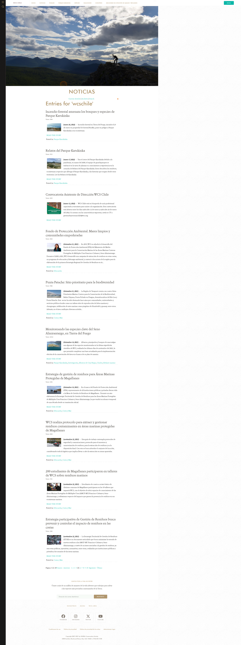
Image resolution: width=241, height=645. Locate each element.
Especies (77, 3)
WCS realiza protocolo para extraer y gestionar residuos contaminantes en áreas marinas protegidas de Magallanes (80, 426)
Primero (59, 568)
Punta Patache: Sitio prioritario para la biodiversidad (80, 282)
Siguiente (92, 568)
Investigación (73, 363)
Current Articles (74, 99)
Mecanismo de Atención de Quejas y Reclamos (121, 3)
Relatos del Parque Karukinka (65, 151)
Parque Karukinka (64, 3)
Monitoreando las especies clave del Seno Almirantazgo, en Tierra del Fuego (73, 331)
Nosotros (98, 3)
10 (87, 568)
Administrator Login (109, 629)
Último (99, 568)
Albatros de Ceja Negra (87, 363)
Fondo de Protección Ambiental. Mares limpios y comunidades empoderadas (78, 233)
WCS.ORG (93, 606)
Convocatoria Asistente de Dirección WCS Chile (77, 194)
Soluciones (87, 3)
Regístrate (100, 596)
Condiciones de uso (54, 629)
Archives (85, 99)
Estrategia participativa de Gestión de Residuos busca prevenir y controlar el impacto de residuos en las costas (81, 523)
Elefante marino (109, 363)
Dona (229, 3)
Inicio (33, 3)
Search (91, 99)
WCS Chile (17, 3)
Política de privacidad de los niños (90, 629)
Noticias (42, 3)
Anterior (66, 568)
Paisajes (51, 3)
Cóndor (100, 363)
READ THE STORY (54, 135)
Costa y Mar (58, 318)
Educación (58, 271)
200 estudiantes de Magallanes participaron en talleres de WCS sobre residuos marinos (81, 473)
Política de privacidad (70, 629)
